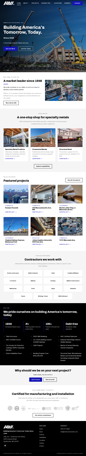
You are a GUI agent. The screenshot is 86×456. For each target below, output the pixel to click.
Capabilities (45, 3)
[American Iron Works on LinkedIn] (5, 445)
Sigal (53, 288)
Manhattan (13, 288)
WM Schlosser (63, 296)
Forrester (13, 280)
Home (19, 3)
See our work (50, 379)
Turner (23, 296)
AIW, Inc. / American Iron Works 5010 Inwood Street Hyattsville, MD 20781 (14, 439)
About (25, 3)
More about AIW (11, 103)
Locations (58, 3)
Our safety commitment (43, 415)
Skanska (73, 288)
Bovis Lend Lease (13, 273)
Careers (67, 3)
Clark (53, 273)
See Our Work (10, 48)
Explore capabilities (43, 166)
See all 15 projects (74, 180)
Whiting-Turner (43, 296)
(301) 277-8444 (65, 429)
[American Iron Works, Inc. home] (9, 3)
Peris (33, 288)
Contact (77, 3)
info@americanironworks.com (69, 432)
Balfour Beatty (33, 273)
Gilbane (33, 280)
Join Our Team (26, 48)
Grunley (52, 280)
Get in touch (35, 379)
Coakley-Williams (73, 273)
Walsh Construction (73, 280)
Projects (35, 3)
